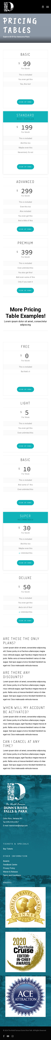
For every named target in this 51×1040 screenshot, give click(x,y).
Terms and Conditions (12, 875)
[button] (47, 7)
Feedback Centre (10, 864)
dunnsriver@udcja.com (18, 825)
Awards (6, 861)
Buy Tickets (8, 849)
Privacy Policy (9, 868)
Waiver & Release (10, 872)
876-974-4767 (12, 822)
